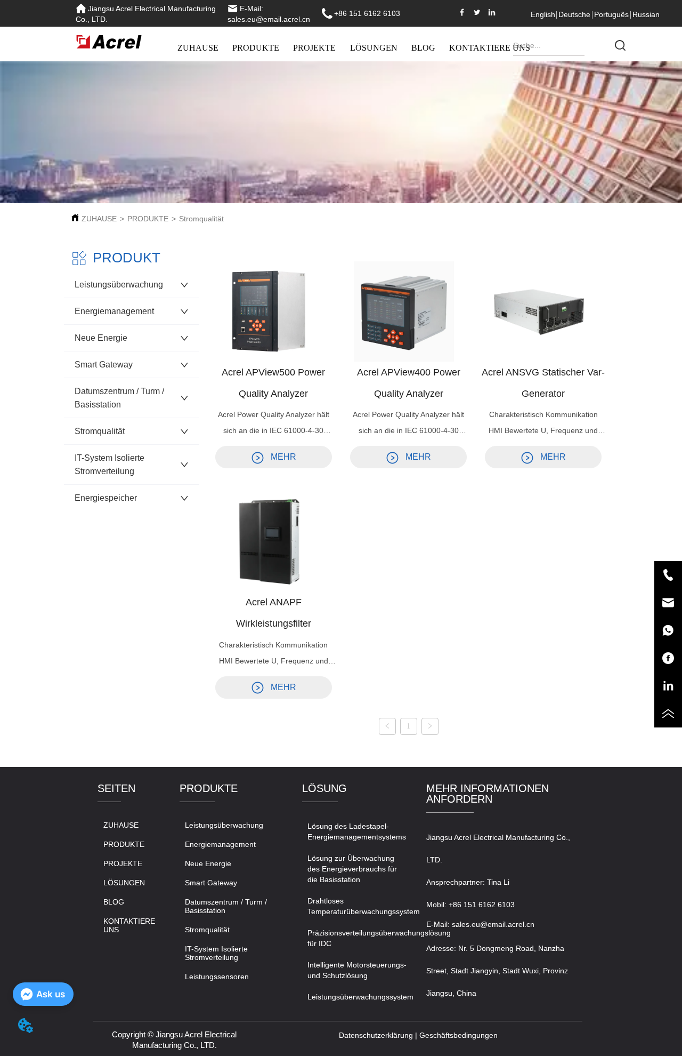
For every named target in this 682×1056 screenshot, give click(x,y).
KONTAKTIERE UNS (489, 47)
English (543, 14)
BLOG (423, 47)
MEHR (283, 456)
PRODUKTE (255, 47)
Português (611, 14)
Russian (646, 14)
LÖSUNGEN (373, 47)
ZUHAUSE (197, 47)
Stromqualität (201, 218)
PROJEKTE (314, 47)
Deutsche (574, 14)
